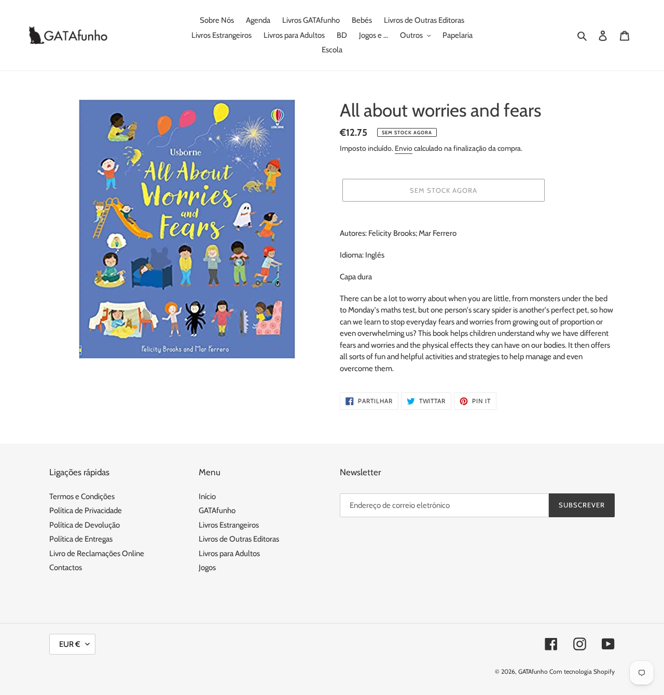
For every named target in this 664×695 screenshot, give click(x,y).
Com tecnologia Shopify (582, 671)
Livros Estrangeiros (229, 525)
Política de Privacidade (85, 510)
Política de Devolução (84, 525)
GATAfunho (217, 510)
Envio (403, 148)
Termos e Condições (82, 496)
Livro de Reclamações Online (96, 553)
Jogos (207, 567)
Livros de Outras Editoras (239, 539)
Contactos (65, 567)
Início (207, 496)
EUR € (69, 644)
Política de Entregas (81, 539)
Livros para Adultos (229, 553)
